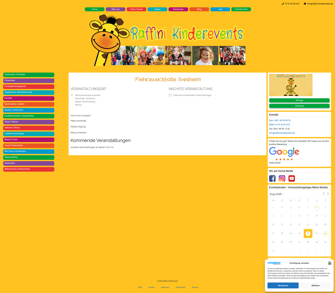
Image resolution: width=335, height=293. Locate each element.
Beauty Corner (10, 139)
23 (325, 233)
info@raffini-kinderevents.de (319, 3)
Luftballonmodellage (14, 133)
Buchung (299, 106)
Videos (157, 9)
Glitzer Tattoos (11, 121)
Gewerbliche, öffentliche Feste (18, 92)
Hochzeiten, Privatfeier (14, 74)
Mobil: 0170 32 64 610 (279, 124)
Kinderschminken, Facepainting (18, 116)
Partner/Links (241, 9)
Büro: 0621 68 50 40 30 (280, 120)
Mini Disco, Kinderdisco (15, 151)
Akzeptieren (283, 285)
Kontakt (151, 287)
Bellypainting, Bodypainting (17, 169)
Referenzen (178, 9)
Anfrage (299, 100)
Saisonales (9, 163)
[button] (329, 263)
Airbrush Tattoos (12, 127)
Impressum (165, 287)
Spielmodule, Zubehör (14, 104)
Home (94, 9)
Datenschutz (180, 287)
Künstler (8, 98)
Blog (199, 9)
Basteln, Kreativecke (13, 110)
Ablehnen (315, 285)
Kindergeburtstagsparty (15, 86)
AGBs (140, 287)
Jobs (220, 9)
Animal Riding (10, 157)
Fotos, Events (136, 9)
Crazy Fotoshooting (13, 145)
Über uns (115, 9)
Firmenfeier (9, 80)
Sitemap (195, 287)
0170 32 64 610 (291, 3)
